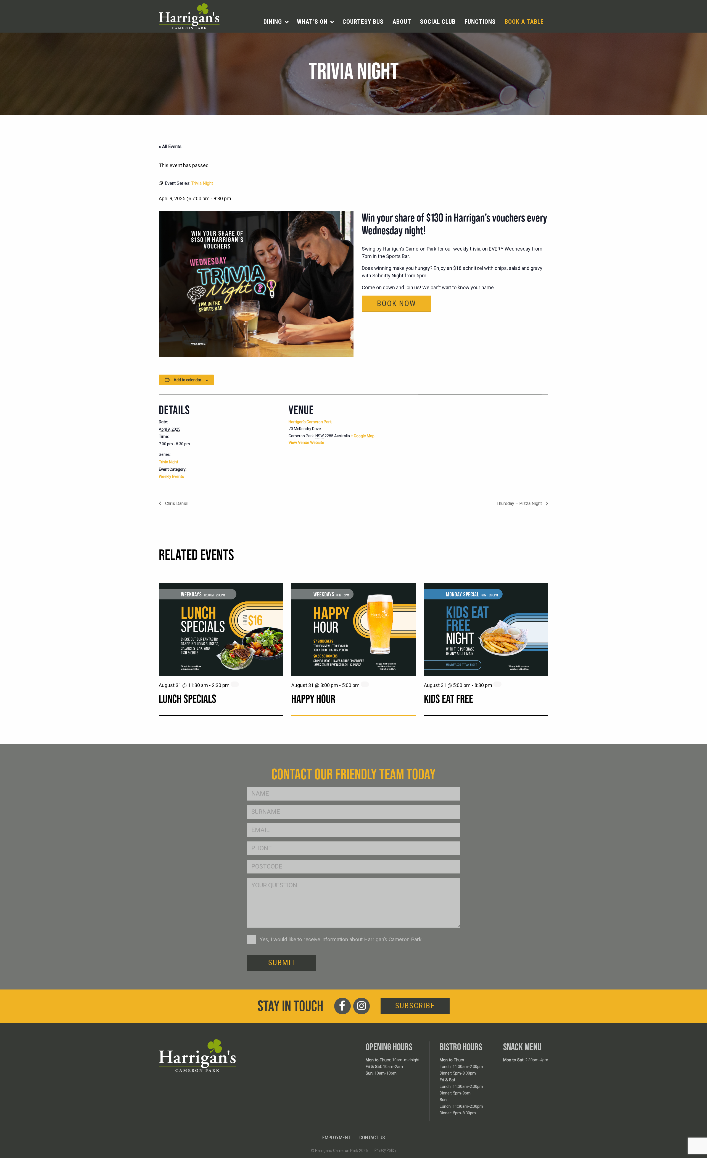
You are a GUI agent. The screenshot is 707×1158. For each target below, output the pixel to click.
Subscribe (415, 1005)
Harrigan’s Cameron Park (310, 422)
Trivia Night (168, 462)
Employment (336, 1137)
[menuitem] (275, 22)
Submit (282, 962)
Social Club (438, 21)
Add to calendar (187, 380)
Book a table (524, 21)
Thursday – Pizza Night (520, 503)
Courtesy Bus (363, 21)
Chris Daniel (176, 503)
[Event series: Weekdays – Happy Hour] (365, 684)
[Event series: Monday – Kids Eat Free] (497, 684)
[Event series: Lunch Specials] (235, 684)
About (401, 21)
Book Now (396, 303)
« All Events (170, 146)
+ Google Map (362, 436)
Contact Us (372, 1137)
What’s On (312, 21)
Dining (272, 21)
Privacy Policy (385, 1150)
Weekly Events (171, 476)
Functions (480, 21)
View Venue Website (306, 442)
